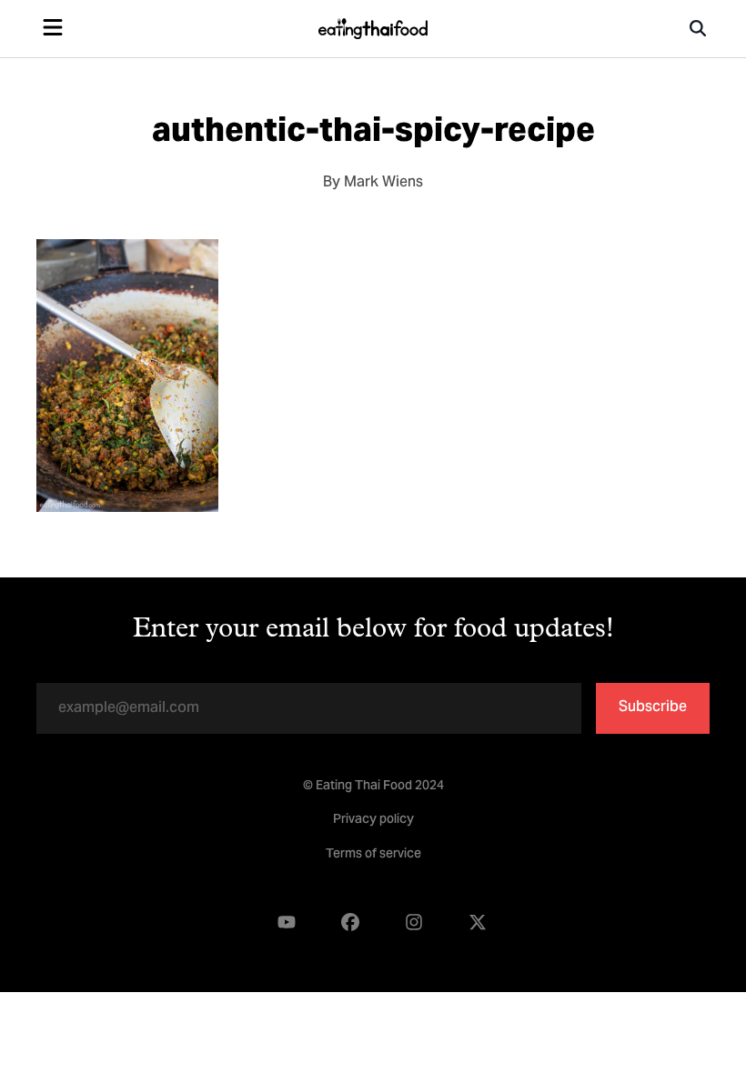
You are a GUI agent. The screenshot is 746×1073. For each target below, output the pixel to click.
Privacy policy (373, 820)
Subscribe (653, 707)
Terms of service (373, 854)
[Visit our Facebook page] (350, 922)
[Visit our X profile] (477, 922)
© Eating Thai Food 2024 (373, 786)
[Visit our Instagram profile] (414, 922)
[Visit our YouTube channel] (286, 922)
